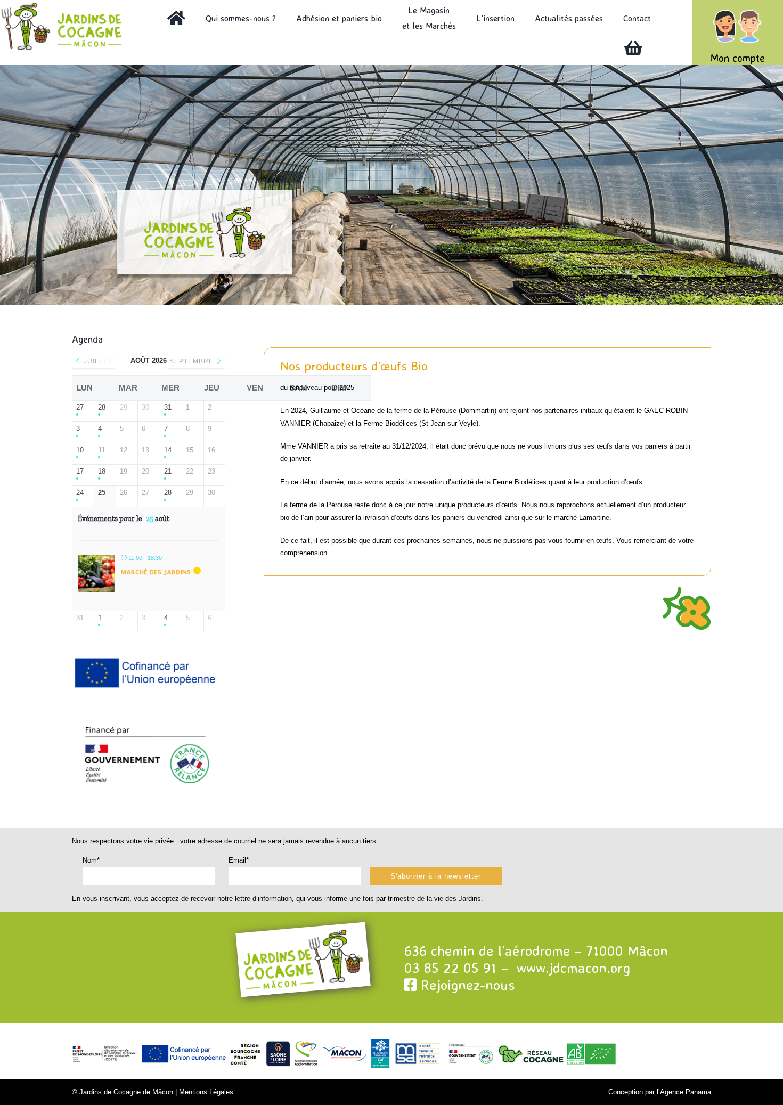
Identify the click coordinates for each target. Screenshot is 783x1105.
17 (80, 471)
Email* (239, 860)
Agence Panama (685, 1092)
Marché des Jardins (156, 571)
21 (168, 471)
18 (101, 471)
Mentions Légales (206, 1092)
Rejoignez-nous (466, 984)
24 (80, 493)
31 (168, 407)
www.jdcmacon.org (573, 967)
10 (80, 450)
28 (101, 407)
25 (101, 493)
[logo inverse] (66, 6)
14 (168, 450)
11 (101, 450)
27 (80, 407)
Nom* (91, 860)
